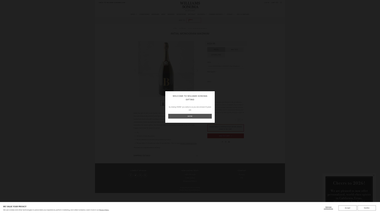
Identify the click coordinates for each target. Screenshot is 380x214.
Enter (190, 116)
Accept (347, 208)
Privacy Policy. (104, 210)
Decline (366, 208)
